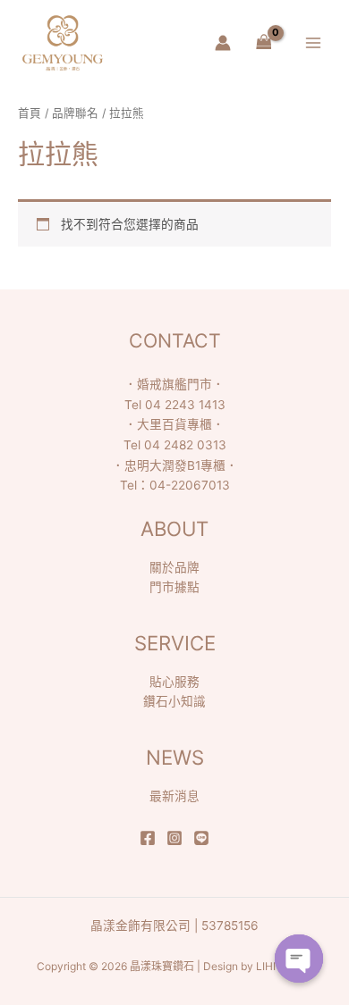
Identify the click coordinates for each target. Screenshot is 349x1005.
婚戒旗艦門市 (174, 384)
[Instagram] (174, 838)
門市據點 (174, 587)
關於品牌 (174, 567)
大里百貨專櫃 (174, 424)
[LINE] (201, 838)
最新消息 (174, 796)
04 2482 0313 (185, 445)
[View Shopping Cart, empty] (263, 43)
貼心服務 (174, 681)
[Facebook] (148, 838)
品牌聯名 (75, 113)
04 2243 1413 (185, 405)
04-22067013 (189, 485)
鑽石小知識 (174, 701)
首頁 (29, 113)
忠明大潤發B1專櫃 (175, 465)
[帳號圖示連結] (223, 43)
